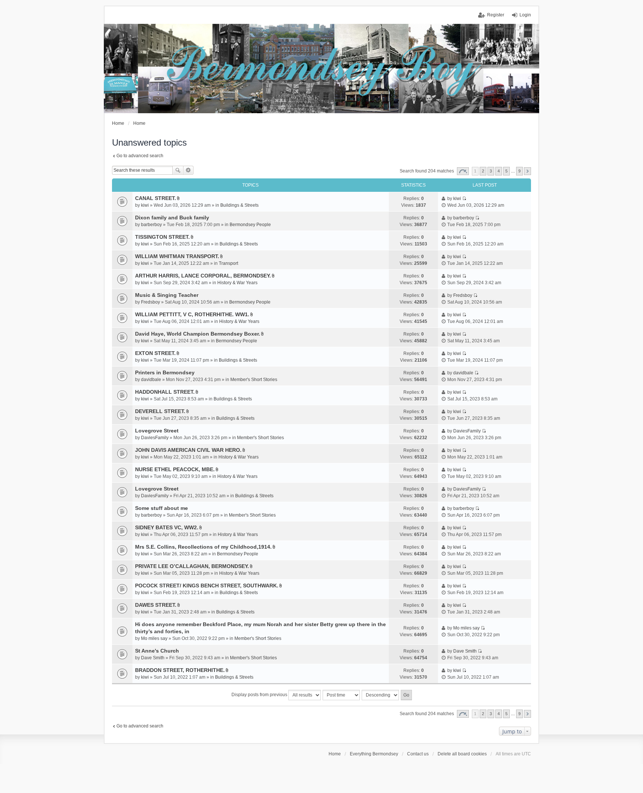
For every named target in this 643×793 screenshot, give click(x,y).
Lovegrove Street (157, 431)
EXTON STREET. (155, 353)
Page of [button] (463, 171)
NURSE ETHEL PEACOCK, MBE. (175, 469)
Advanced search (188, 170)
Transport (228, 263)
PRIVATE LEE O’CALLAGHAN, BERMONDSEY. (192, 566)
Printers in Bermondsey (165, 372)
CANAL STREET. (155, 198)
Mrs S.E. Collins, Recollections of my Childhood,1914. (203, 547)
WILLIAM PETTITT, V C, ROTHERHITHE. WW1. (192, 314)
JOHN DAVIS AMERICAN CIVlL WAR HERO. (188, 450)
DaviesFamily (155, 437)
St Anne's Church (157, 651)
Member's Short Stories (253, 379)
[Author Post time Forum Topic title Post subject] (342, 695)
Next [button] (527, 171)
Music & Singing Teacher (166, 295)
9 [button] (519, 171)
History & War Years (237, 282)
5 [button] (506, 171)
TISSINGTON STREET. (162, 237)
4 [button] (499, 171)
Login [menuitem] (525, 15)
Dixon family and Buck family (172, 218)
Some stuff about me (161, 508)
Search (177, 170)
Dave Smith (152, 657)
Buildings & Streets (239, 205)
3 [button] (491, 171)
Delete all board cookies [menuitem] (462, 753)
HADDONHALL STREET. (165, 392)
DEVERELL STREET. (160, 411)
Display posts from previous (259, 694)
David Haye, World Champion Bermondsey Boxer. (197, 334)
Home (335, 753)
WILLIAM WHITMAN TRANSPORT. (177, 256)
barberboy (151, 224)
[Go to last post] (464, 198)
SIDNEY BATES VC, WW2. (166, 527)
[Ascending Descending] (381, 695)
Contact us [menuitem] (418, 753)
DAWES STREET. (155, 605)
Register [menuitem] (495, 15)
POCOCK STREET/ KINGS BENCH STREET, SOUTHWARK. (206, 586)
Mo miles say (154, 638)
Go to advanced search (139, 155)
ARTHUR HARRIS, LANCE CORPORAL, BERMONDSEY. (203, 276)
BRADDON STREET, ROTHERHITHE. (180, 670)
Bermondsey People (250, 224)
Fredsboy (150, 302)
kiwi (145, 205)
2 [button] (483, 171)
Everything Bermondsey (374, 753)
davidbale (151, 379)
